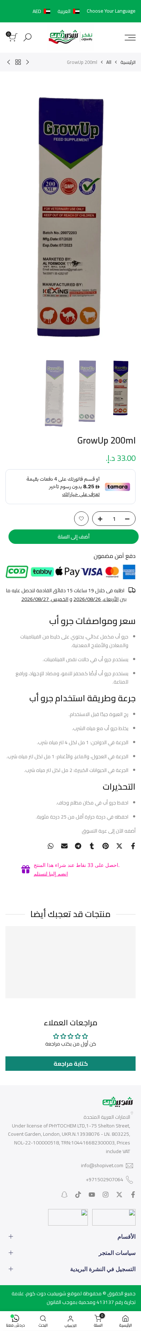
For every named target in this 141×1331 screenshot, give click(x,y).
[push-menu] (130, 37)
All (108, 62)
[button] (57, 11)
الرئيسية (128, 62)
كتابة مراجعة (71, 1063)
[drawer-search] (27, 37)
